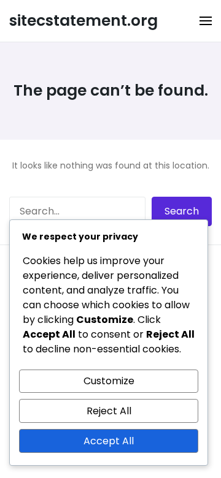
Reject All (109, 411)
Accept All (108, 441)
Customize (108, 381)
